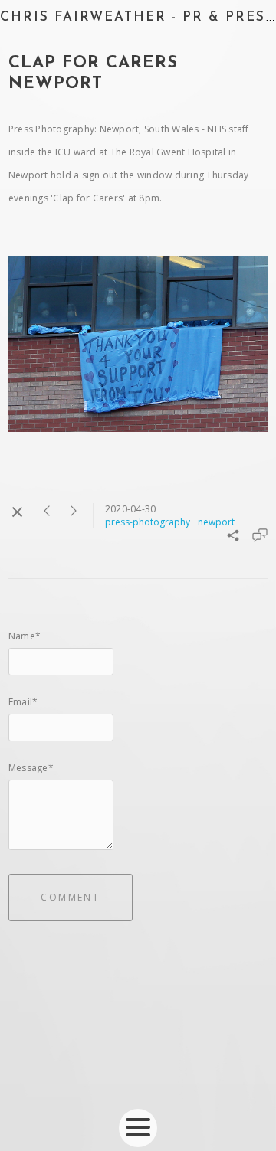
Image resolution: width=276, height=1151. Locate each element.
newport (216, 521)
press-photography (147, 521)
